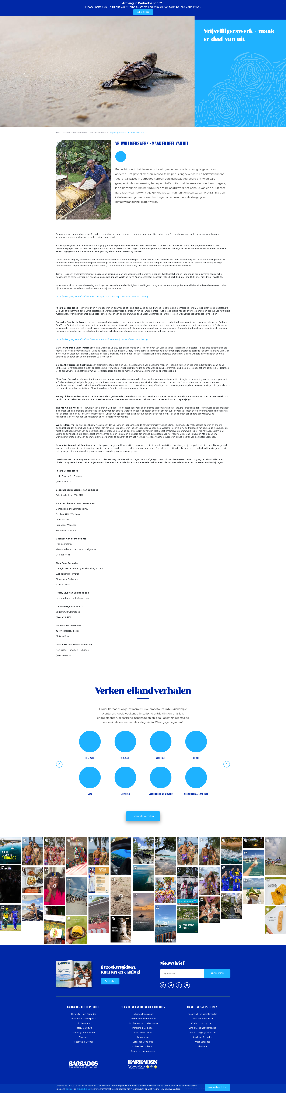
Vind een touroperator (202, 1023)
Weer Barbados (202, 1042)
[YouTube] (187, 985)
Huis (58, 133)
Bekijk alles (110, 981)
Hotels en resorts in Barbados (143, 1023)
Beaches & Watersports (84, 1019)
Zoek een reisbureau (202, 1019)
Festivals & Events (83, 1042)
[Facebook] (179, 985)
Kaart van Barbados (202, 1037)
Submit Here (143, 12)
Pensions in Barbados (143, 1028)
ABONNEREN (217, 973)
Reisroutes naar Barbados (143, 1019)
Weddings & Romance (83, 1033)
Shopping (83, 1037)
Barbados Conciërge (143, 1042)
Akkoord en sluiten (217, 1087)
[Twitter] (171, 985)
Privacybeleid (84, 1089)
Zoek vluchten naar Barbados (202, 1014)
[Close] (284, 3)
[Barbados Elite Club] (143, 1064)
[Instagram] (163, 985)
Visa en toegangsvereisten (202, 1033)
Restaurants (84, 1023)
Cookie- (69, 1089)
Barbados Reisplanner (143, 1014)
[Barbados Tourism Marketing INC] (83, 1064)
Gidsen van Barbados (143, 1047)
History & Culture (83, 1028)
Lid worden (202, 1047)
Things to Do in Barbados (83, 1014)
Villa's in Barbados (143, 1033)
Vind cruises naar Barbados (202, 1028)
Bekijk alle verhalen (143, 816)
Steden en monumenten (143, 1051)
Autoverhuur (143, 1037)
